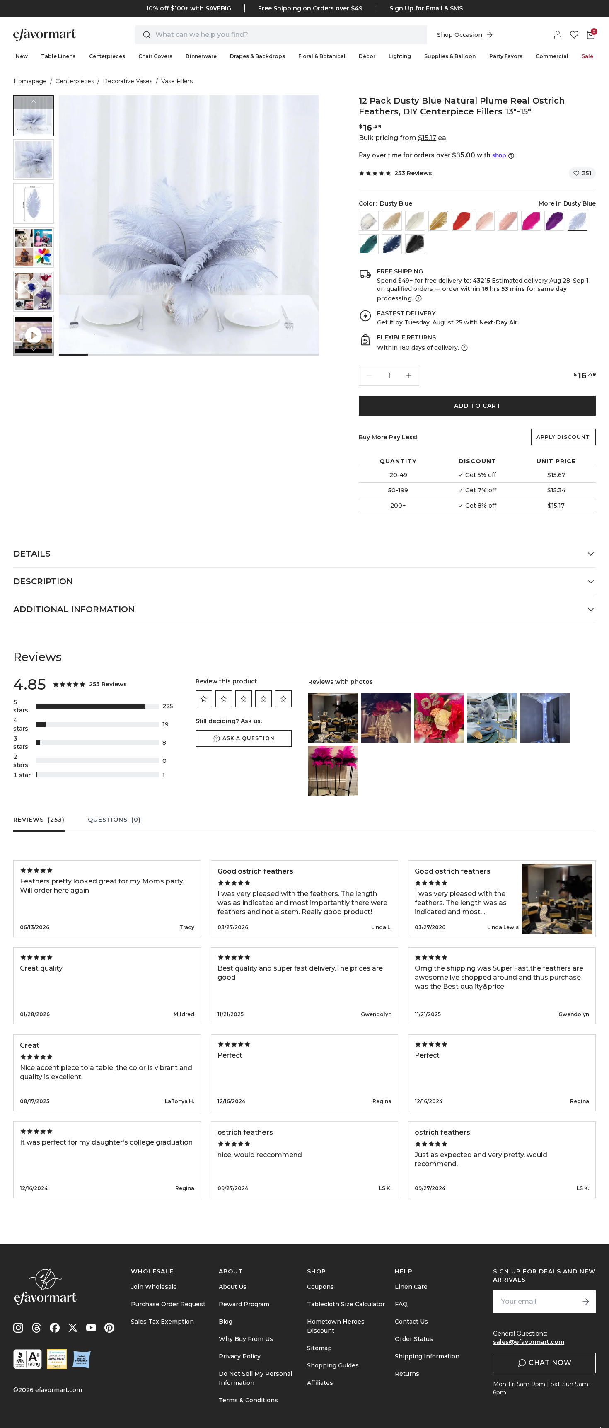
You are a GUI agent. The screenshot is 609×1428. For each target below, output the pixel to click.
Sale (587, 56)
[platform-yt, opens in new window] (91, 1328)
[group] (33, 115)
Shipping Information (427, 1356)
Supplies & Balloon (450, 56)
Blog (225, 1321)
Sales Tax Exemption (162, 1321)
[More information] (417, 298)
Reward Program (244, 1304)
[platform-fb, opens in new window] (55, 1328)
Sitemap (319, 1348)
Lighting (400, 56)
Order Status (414, 1339)
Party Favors (505, 56)
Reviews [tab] (39, 819)
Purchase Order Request (168, 1304)
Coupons (320, 1286)
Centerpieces (107, 56)
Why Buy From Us (246, 1339)
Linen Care (411, 1286)
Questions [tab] (114, 819)
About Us (233, 1286)
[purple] (554, 221)
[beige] (392, 221)
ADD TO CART (477, 405)
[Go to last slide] (33, 102)
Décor (367, 56)
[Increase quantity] (409, 375)
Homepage (30, 81)
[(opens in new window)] (27, 1359)
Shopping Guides (333, 1365)
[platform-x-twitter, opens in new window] (73, 1328)
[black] (415, 244)
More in (567, 203)
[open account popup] (558, 35)
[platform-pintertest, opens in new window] (109, 1328)
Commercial (552, 56)
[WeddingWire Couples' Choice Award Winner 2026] (57, 1359)
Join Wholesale (154, 1286)
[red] (461, 221)
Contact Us (411, 1321)
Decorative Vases (127, 81)
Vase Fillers (177, 81)
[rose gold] (485, 221)
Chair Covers (155, 56)
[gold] (438, 221)
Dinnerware (201, 56)
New (22, 56)
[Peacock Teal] (369, 244)
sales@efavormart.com (528, 1342)
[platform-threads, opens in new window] (36, 1328)
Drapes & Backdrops (257, 56)
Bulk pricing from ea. (403, 138)
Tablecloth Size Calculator (346, 1304)
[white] (369, 221)
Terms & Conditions (248, 1400)
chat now (550, 1363)
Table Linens (58, 56)
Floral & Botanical (322, 56)
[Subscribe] (586, 1302)
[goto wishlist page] (574, 35)
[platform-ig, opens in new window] (18, 1328)
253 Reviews (413, 173)
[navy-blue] (392, 244)
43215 (481, 280)
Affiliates (320, 1383)
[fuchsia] (531, 221)
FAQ (401, 1304)
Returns (407, 1373)
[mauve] (508, 221)
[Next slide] (33, 349)
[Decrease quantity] (369, 375)
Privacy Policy (240, 1356)
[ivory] (415, 221)
